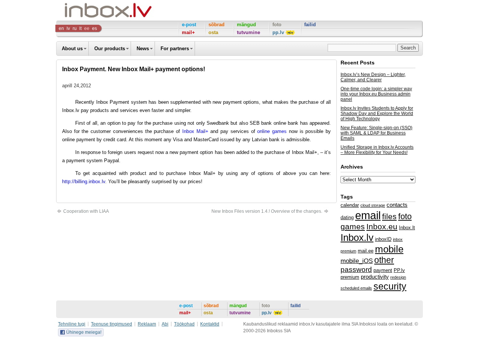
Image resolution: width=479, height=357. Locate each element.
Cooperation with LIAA (85, 211)
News (143, 48)
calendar (350, 205)
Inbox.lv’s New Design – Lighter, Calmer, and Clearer (373, 77)
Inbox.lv (70, 110)
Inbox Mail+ (195, 131)
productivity (375, 277)
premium (350, 277)
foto (405, 216)
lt (80, 28)
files (389, 216)
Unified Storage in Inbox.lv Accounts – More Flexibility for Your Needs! (377, 150)
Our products (109, 48)
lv (68, 28)
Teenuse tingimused (111, 324)
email (368, 215)
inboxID (383, 239)
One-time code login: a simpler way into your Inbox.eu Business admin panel (376, 94)
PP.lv (399, 270)
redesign (398, 277)
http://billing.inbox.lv (83, 181)
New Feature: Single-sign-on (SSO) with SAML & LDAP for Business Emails (376, 133)
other (384, 260)
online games (273, 131)
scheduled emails (356, 288)
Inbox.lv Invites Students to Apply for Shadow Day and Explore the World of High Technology (377, 113)
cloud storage (372, 205)
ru (75, 28)
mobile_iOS (357, 260)
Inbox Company (91, 10)
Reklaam (147, 324)
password (356, 269)
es (94, 28)
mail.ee (365, 251)
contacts (397, 205)
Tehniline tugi (71, 324)
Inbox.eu (381, 226)
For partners (175, 48)
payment (382, 270)
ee (86, 28)
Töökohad (184, 324)
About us (72, 48)
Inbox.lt (407, 227)
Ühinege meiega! (83, 332)
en (61, 28)
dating (347, 217)
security (389, 286)
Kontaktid (209, 324)
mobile (389, 249)
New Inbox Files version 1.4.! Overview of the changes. (267, 211)
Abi (165, 324)
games (353, 226)
